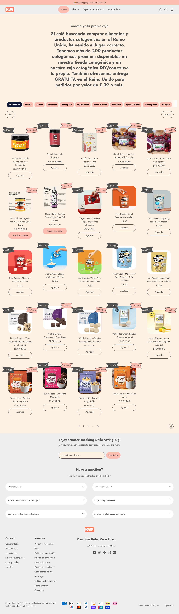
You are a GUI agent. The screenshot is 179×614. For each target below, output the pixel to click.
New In (8, 567)
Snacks (28, 104)
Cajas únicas (11, 553)
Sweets (39, 104)
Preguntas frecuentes (43, 543)
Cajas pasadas (12, 562)
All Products (14, 104)
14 (98, 426)
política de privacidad (44, 557)
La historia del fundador (45, 581)
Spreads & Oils (133, 104)
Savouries (52, 104)
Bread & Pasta (100, 104)
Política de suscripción (44, 553)
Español (167, 605)
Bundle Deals (11, 548)
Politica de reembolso (44, 567)
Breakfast (116, 104)
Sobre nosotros (41, 585)
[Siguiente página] (171, 426)
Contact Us (39, 590)
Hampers (166, 104)
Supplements (83, 104)
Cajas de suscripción (15, 557)
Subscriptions (151, 104)
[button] (166, 9)
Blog (36, 548)
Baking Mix (67, 104)
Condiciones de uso (43, 571)
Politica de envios (42, 562)
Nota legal (39, 576)
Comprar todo (11, 543)
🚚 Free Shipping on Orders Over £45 (89, 2)
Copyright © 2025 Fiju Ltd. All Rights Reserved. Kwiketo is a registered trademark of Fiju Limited (30, 605)
